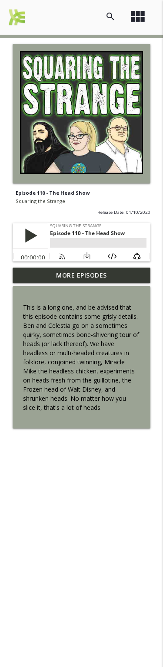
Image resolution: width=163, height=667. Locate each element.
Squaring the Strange (40, 201)
